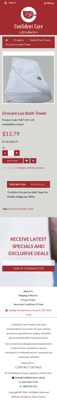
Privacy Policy (28, 299)
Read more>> (29, 362)
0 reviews (22, 167)
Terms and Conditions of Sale (28, 304)
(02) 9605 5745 (29, 382)
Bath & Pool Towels (40, 40)
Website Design (19, 396)
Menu (50, 3)
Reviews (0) (38, 184)
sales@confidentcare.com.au (23, 310)
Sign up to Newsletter (28, 268)
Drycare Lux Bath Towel (17, 44)
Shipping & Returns (28, 295)
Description (17, 184)
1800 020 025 (29, 386)
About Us (28, 291)
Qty (3, 147)
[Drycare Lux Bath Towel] (28, 77)
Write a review (36, 167)
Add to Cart (12, 161)
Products (19, 40)
